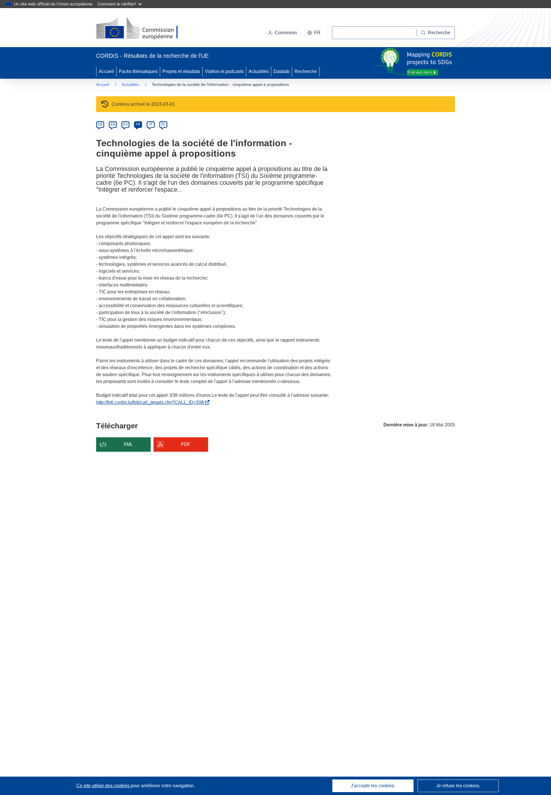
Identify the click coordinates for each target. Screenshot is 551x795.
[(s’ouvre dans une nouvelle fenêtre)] (142, 28)
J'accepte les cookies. (373, 785)
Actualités (259, 71)
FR (138, 124)
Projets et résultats (181, 71)
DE (100, 124)
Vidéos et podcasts (224, 71)
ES (125, 124)
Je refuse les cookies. (458, 785)
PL (163, 124)
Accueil (106, 71)
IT (150, 124)
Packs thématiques (138, 71)
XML (128, 444)
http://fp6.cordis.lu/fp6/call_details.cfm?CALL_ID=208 (151, 402)
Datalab (281, 71)
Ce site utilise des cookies (103, 785)
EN (112, 124)
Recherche (305, 71)
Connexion (286, 32)
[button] (314, 32)
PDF (185, 444)
